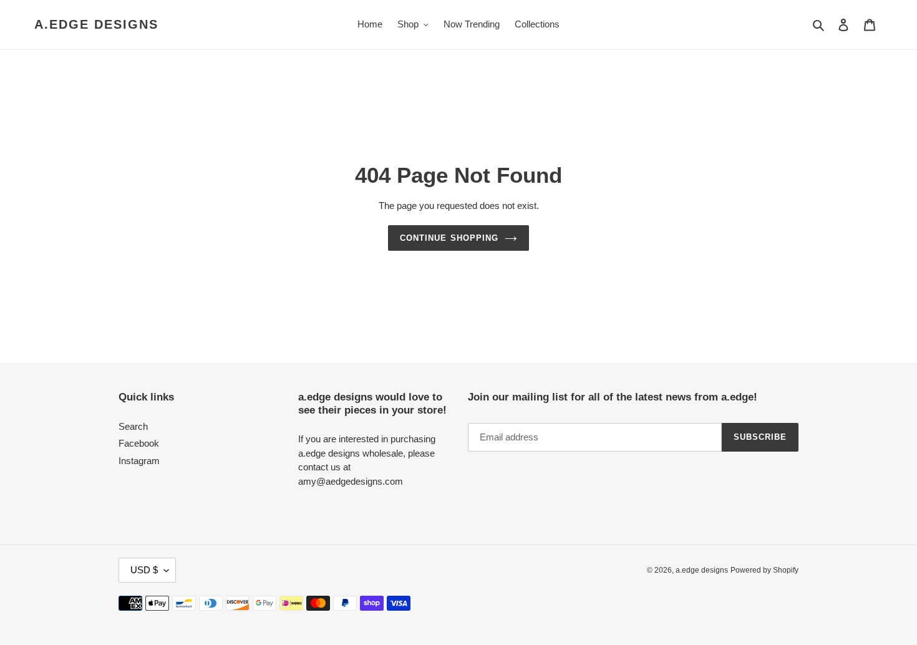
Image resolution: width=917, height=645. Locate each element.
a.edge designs (96, 24)
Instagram (139, 460)
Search (133, 426)
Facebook (139, 443)
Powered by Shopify (764, 570)
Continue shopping (449, 238)
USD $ (144, 570)
